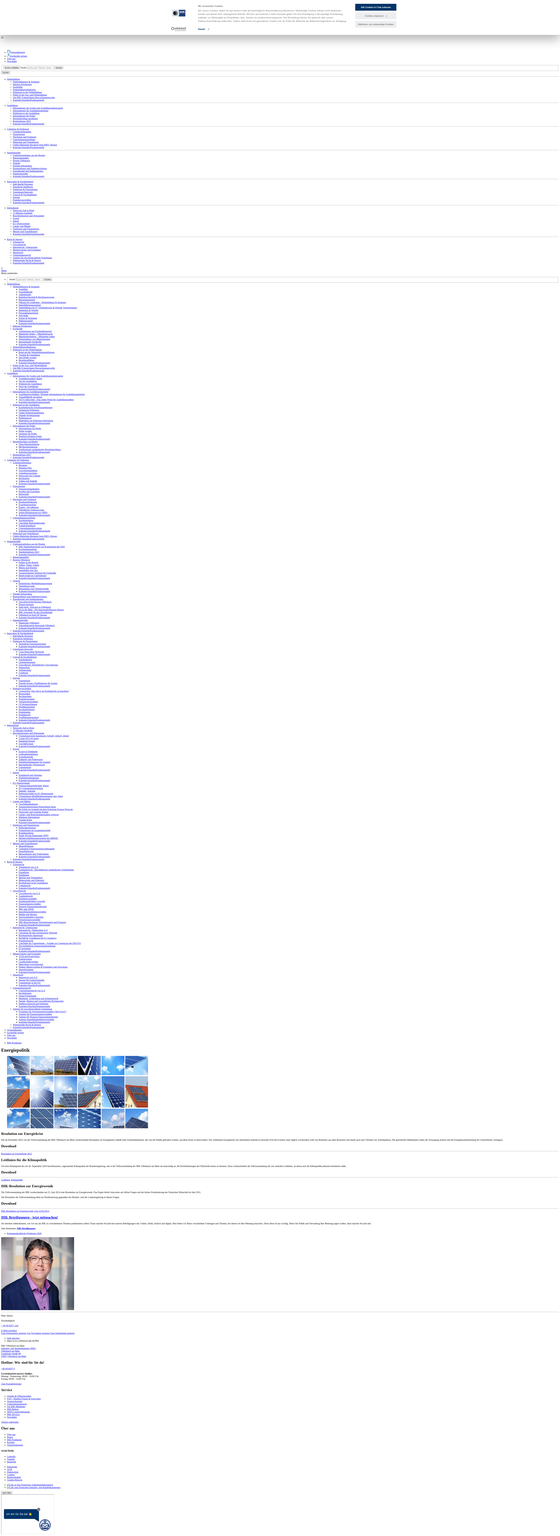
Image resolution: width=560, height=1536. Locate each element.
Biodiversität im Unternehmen (32, 575)
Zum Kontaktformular (11, 1384)
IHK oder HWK (26, 909)
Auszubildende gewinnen (30, 397)
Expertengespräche (27, 504)
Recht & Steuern (14, 862)
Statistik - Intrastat (27, 791)
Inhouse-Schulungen (22, 84)
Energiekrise (24, 680)
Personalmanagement (28, 313)
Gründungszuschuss (28, 473)
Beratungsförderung (28, 502)
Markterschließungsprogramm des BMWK (38, 838)
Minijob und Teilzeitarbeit (30, 877)
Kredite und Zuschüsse (29, 491)
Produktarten (24, 712)
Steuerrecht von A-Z (28, 977)
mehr (42, 100)
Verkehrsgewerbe (27, 586)
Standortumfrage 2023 (29, 552)
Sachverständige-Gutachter (31, 917)
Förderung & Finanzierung (25, 189)
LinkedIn (11, 1456)
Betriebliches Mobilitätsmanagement (35, 583)
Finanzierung (19, 134)
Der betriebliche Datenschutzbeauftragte (37, 946)
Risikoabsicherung (27, 828)
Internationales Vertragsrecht (32, 764)
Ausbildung (12, 373)
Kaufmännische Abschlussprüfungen (35, 407)
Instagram (11, 1462)
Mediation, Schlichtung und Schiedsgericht (38, 998)
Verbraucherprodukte (28, 701)
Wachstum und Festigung (24, 137)
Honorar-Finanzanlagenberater (33, 906)
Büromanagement (27, 300)
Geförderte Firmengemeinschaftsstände (37, 849)
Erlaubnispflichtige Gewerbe (32, 901)
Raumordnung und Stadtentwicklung (30, 168)
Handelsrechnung (27, 741)
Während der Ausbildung (30, 384)
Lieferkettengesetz (27, 662)
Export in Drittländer (28, 751)
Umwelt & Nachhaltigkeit (25, 194)
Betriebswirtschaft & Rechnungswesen (36, 297)
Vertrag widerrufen (10, 1422)
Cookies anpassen (374, 16)
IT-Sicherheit (25, 948)
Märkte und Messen (28, 914)
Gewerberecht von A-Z (29, 893)
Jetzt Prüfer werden (27, 357)
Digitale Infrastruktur (22, 166)
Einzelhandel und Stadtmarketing (28, 171)
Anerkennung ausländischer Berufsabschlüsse (40, 449)
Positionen (35, 100)
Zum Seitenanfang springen (14, 1333)
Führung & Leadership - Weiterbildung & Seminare (42, 302)
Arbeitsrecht (18, 242)
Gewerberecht (19, 244)
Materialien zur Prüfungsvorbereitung (36, 420)
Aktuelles (25, 100)
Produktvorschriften (22, 200)
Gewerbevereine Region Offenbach (35, 602)
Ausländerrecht (26, 896)
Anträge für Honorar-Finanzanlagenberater (38, 1017)
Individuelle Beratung (23, 184)
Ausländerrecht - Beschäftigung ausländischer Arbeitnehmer (46, 870)
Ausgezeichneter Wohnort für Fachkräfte (37, 573)
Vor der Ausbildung (28, 381)
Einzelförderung (26, 851)
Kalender (17, 100)
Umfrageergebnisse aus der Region (29, 155)
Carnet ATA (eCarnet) (29, 738)
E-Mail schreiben (9, 1330)
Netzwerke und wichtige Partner (33, 812)
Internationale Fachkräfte (30, 342)
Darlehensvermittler (28, 898)
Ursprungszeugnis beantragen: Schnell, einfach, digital (44, 736)
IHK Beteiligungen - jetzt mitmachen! (29, 1217)
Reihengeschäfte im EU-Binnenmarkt (36, 793)
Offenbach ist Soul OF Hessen (33, 615)
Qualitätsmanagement (28, 717)
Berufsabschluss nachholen (25, 118)
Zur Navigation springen (38, 1333)
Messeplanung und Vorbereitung (34, 854)
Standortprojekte (20, 173)
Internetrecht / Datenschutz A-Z (33, 930)
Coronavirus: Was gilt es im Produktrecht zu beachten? (44, 691)
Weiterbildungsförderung (24, 89)
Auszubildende (26, 292)
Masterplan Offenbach (29, 623)
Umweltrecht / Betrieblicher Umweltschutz (38, 665)
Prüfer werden (25, 431)
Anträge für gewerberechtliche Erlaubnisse (32, 258)
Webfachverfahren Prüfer (30, 436)
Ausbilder (23, 289)
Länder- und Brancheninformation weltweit (39, 814)
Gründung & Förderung (18, 460)
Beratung (23, 465)
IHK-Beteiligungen (26, 1228)
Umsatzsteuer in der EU (30, 982)
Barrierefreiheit (14, 1477)
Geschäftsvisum (26, 743)
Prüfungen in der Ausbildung (26, 113)
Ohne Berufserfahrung (29, 444)
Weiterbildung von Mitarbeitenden (34, 339)
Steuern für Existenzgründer (31, 980)
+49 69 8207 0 (8, 1368)
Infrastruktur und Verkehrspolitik (34, 588)
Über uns (11, 58)
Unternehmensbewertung (30, 528)
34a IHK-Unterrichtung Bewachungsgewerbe (34, 97)
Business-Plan (25, 468)
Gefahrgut (23, 673)
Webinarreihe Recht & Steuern (27, 260)
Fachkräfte (18, 87)
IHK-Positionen (14, 1043)
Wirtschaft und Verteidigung (26, 142)
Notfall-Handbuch (27, 525)
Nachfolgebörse (26, 520)
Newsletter (12, 61)
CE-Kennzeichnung (28, 704)
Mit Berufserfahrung (28, 447)
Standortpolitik (14, 541)
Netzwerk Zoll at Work (23, 210)
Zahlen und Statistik (28, 481)
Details (201, 29)
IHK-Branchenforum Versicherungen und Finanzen (42, 922)
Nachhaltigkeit (25, 659)
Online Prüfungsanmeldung (31, 413)
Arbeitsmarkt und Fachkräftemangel (35, 331)
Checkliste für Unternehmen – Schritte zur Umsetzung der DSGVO (50, 943)
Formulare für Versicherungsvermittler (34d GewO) (42, 1011)
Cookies (11, 1474)
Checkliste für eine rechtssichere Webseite (38, 933)
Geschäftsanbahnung (28, 804)
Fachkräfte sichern (18, 56)
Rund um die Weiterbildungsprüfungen (37, 352)
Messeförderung (26, 846)
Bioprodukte (24, 694)
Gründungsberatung (22, 131)
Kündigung (24, 875)
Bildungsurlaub (26, 321)
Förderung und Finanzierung (26, 229)
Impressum (12, 1467)
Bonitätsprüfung (26, 833)
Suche (23, 67)
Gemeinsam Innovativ (23, 192)
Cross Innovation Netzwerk (31, 652)
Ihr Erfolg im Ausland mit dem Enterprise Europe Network (46, 809)
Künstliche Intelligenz (23, 187)
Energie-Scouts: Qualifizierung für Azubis (38, 683)
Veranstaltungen (17, 52)
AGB (9, 1469)
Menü (4, 269)
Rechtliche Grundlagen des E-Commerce (37, 938)
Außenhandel (25, 294)
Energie (16, 197)
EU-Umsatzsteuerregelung (31, 788)
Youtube (11, 1459)
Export (16, 218)
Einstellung (24, 872)
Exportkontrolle (26, 757)
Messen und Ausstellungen (25, 231)
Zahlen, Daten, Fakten (29, 565)
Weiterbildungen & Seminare (26, 82)
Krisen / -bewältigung (29, 507)
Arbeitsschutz (25, 670)
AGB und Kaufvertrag (29, 956)
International (13, 725)
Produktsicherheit (27, 707)
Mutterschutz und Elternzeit (31, 880)
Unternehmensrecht (22, 255)
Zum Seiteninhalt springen (62, 1333)
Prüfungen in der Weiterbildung (27, 92)
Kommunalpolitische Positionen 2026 (24, 1233)
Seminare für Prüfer (28, 434)
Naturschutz (24, 667)
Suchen (59, 68)
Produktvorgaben (27, 699)
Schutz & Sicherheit (28, 318)
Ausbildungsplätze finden (30, 378)
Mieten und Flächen (28, 567)
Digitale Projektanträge (29, 415)
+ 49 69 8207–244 (9, 1325)
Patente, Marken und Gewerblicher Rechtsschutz (41, 1001)
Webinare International (29, 817)
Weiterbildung (13, 284)
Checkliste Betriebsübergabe (32, 523)
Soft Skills (23, 315)
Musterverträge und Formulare (27, 250)
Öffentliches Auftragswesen (31, 510)
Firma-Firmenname (27, 996)
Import (16, 221)
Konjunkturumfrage (28, 549)
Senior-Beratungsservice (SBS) (33, 512)
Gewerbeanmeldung (28, 470)
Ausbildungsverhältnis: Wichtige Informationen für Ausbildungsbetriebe (52, 394)
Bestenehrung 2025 (22, 121)
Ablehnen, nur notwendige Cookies (376, 24)
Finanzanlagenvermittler (30, 904)
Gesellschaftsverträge (28, 961)
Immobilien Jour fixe (28, 570)
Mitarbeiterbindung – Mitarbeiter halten (37, 336)
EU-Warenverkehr (21, 223)
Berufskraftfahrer (26, 360)
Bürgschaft (24, 494)
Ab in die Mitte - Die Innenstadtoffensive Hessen (41, 610)
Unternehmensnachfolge (24, 139)
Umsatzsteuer (25, 767)
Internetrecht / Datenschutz (25, 247)
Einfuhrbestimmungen (29, 778)
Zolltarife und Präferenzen (31, 759)
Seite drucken (13, 1338)
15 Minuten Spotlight (22, 213)
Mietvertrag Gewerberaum (31, 964)
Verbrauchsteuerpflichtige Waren (34, 785)
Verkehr (16, 163)
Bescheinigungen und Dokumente (28, 216)
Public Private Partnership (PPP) (33, 835)
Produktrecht (24, 715)
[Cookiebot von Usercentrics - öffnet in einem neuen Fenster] (178, 29)
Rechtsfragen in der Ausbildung (33, 883)
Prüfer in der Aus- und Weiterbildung (30, 95)
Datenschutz (12, 1472)
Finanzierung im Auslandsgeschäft (34, 830)
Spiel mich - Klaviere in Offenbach (35, 607)
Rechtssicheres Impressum (31, 935)
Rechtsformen (25, 993)
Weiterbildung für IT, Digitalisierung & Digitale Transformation (48, 307)
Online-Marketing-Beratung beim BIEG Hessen (35, 145)
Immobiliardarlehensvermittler (32, 912)
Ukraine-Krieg (25, 820)
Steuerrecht (18, 252)
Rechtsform (24, 478)
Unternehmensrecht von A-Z (32, 990)
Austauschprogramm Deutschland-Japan (37, 807)
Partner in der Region (28, 562)
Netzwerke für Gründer (29, 476)
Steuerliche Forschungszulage (32, 644)
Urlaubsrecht (24, 885)
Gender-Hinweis (14, 1480)
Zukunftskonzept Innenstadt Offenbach (37, 625)
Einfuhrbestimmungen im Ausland (34, 762)
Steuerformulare (26, 969)
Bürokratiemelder (21, 158)
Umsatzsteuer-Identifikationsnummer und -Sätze (41, 796)
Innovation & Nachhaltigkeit (20, 633)
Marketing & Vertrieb (28, 310)
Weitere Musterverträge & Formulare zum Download (43, 967)
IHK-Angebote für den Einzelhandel (35, 612)
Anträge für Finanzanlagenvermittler (35, 1014)
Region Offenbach (21, 160)
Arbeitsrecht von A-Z (28, 867)
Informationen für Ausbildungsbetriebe (30, 110)
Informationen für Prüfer (24, 116)
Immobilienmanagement (30, 305)
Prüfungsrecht (25, 418)
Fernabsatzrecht (26, 940)
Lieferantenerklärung (28, 754)
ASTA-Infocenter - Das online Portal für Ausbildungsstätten (46, 399)
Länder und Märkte (22, 226)
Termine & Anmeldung (29, 355)
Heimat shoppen (26, 604)
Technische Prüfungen (29, 410)
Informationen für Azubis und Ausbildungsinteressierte (38, 108)
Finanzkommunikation (29, 489)
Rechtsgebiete (25, 696)
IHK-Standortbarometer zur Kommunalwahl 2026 (42, 546)
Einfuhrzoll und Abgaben (30, 775)
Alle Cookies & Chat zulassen (376, 7)
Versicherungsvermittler (29, 919)
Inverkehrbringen (27, 709)
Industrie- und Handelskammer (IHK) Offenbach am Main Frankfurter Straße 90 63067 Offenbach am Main (18, 1352)
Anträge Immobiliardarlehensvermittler (36, 1019)
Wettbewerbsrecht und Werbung (33, 1004)
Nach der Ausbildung (28, 386)
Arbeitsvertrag (25, 959)
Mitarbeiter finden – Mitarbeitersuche (36, 334)
